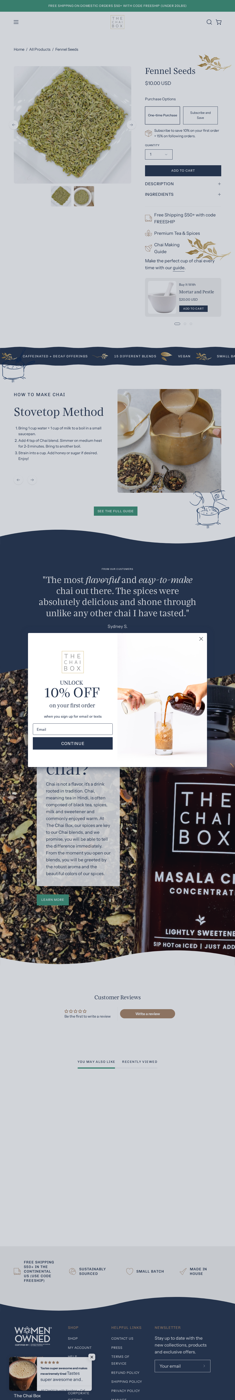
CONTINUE (72, 743)
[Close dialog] (201, 639)
